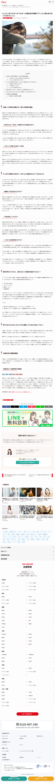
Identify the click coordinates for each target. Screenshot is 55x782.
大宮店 (30, 617)
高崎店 (30, 623)
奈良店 (30, 661)
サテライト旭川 (5, 586)
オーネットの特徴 (6, 547)
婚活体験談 (4, 559)
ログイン (21, 744)
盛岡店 (3, 596)
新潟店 (30, 644)
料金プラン (4, 551)
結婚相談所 (45, 534)
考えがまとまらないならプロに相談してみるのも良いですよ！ (22, 92)
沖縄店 (3, 699)
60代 (4, 539)
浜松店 (30, 637)
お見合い (9, 542)
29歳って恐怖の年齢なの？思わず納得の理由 (17, 76)
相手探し (38, 539)
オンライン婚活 (13, 536)
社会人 (8, 539)
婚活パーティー (34, 534)
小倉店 (30, 692)
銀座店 (3, 610)
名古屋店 (4, 634)
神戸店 (30, 658)
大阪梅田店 (4, 654)
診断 (9, 534)
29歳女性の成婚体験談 (12, 94)
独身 (43, 539)
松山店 (3, 685)
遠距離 (17, 534)
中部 (3, 631)
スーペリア (4, 751)
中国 (3, 665)
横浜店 (3, 617)
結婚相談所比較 (5, 555)
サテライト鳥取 (5, 671)
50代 (48, 536)
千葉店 (3, 620)
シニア (14, 542)
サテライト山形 (5, 603)
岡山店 (3, 668)
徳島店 (3, 682)
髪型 (38, 531)
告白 (34, 531)
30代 (40, 536)
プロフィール (20, 536)
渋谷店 (3, 613)
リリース (39, 757)
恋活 (19, 539)
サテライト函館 (32, 583)
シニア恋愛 (5, 531)
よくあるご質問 (23, 736)
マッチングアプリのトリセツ (26, 751)
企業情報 (4, 757)
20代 (11, 17)
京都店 (3, 658)
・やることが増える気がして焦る (16, 80)
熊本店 (3, 695)
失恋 (28, 539)
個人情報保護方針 (6, 759)
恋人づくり (14, 539)
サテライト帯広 (5, 589)
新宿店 (30, 610)
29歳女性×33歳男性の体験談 (15, 96)
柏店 (30, 620)
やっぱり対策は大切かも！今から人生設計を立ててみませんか (22, 82)
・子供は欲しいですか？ (14, 85)
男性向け (32, 539)
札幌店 (3, 583)
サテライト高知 (32, 685)
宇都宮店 (4, 623)
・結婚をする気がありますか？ (15, 84)
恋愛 (47, 539)
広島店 (30, 668)
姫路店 (3, 661)
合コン (32, 536)
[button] (6, 407)
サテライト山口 (5, 675)
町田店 (30, 613)
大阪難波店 (31, 654)
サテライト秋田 (32, 600)
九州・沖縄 (5, 689)
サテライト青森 (5, 600)
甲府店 (3, 647)
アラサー (20, 531)
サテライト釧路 (32, 586)
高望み (23, 539)
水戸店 (3, 627)
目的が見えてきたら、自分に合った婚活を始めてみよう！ (21, 89)
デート (29, 531)
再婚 (19, 542)
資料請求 (21, 738)
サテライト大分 (32, 702)
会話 (25, 531)
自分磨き (23, 534)
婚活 (28, 534)
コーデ (49, 531)
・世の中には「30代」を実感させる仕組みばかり (19, 78)
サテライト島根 (32, 671)
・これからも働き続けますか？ (15, 87)
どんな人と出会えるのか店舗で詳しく (27, 462)
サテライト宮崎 (5, 705)
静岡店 (3, 637)
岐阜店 (3, 641)
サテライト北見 (32, 589)
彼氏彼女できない (13, 531)
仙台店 (30, 596)
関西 (3, 651)
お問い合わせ (5, 738)
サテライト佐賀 (32, 699)
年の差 (13, 534)
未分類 (23, 542)
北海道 (4, 580)
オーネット (5, 536)
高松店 (30, 682)
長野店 (3, 644)
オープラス (4, 744)
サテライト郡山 (32, 603)
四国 (3, 679)
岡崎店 (30, 634)
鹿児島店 (31, 695)
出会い (4, 542)
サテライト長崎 (5, 702)
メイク (4, 534)
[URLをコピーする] (49, 407)
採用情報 (21, 757)
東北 (3, 593)
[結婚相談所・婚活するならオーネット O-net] (4, 2)
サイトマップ (5, 736)
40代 (44, 536)
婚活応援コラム (40, 736)
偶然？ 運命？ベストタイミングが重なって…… (20, 392)
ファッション (43, 531)
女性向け (7, 17)
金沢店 (30, 641)
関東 (3, 607)
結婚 (4, 17)
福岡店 (3, 692)
